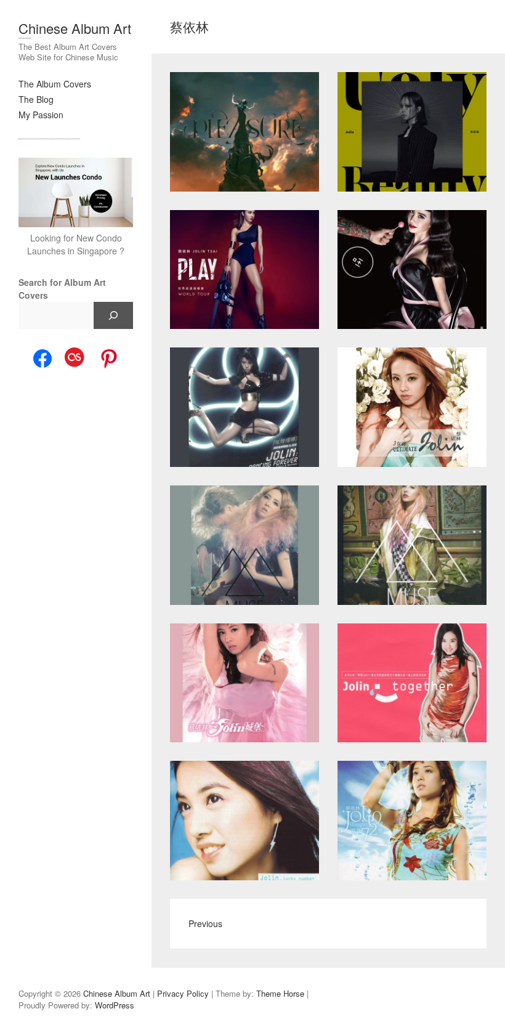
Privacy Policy (183, 993)
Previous (205, 923)
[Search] (113, 315)
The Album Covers (54, 84)
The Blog (36, 99)
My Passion (40, 114)
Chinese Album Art (74, 28)
